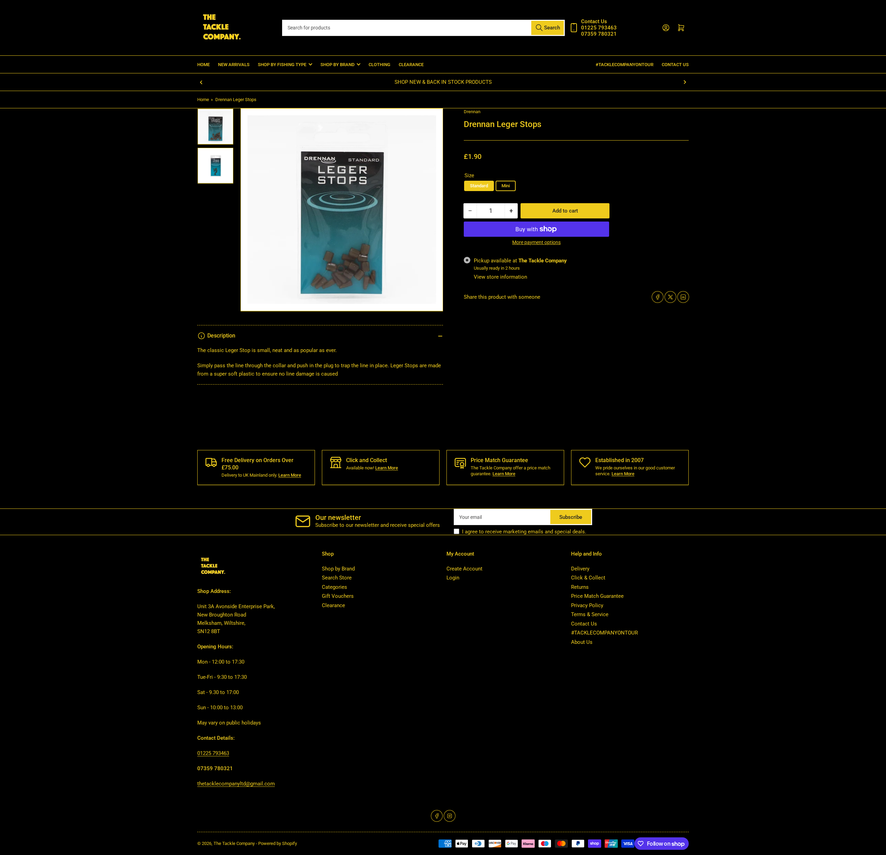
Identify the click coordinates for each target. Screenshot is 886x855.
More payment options (536, 242)
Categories (334, 587)
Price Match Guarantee (597, 596)
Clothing (379, 64)
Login (452, 578)
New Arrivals (234, 64)
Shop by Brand (338, 569)
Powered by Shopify (277, 843)
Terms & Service (589, 614)
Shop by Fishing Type (282, 64)
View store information (500, 277)
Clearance (411, 64)
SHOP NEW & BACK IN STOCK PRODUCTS (443, 82)
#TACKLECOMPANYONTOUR (624, 64)
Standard (479, 185)
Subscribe (570, 517)
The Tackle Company (235, 843)
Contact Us (675, 64)
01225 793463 (213, 753)
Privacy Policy (587, 605)
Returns (580, 587)
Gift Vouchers (338, 596)
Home (203, 64)
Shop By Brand (337, 64)
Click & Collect (588, 578)
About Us (582, 642)
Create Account (464, 569)
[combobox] (423, 28)
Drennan (472, 111)
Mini (505, 185)
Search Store (337, 578)
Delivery (580, 569)
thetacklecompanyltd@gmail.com (236, 784)
